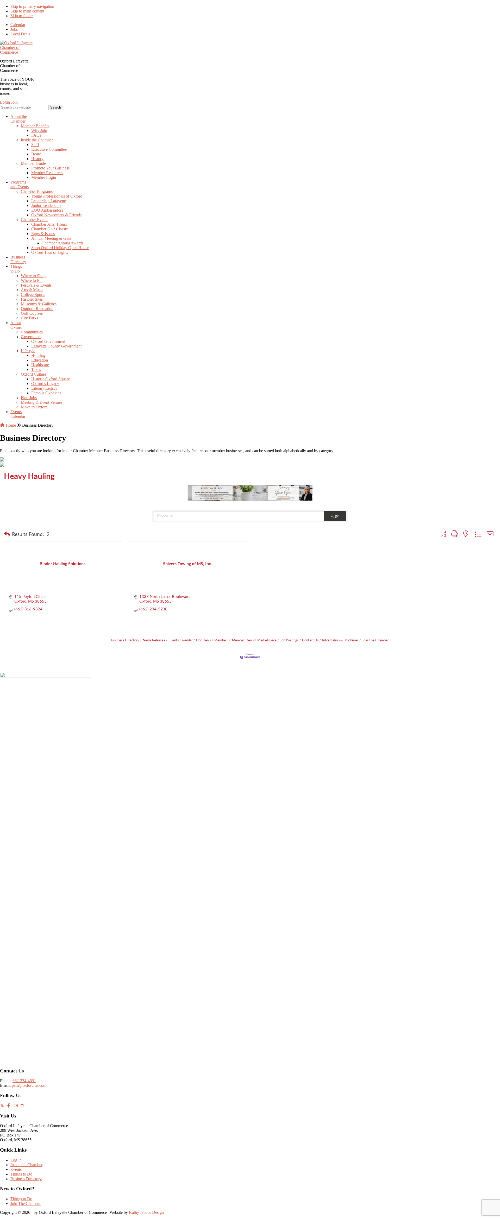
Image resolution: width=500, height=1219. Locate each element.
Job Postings (289, 640)
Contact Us (310, 640)
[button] (7, 534)
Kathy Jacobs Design (146, 1212)
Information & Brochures (340, 640)
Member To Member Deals (234, 640)
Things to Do (21, 1174)
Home (10, 425)
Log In (16, 1160)
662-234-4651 (24, 1080)
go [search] (337, 516)
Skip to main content (27, 11)
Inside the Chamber (26, 1165)
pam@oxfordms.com (29, 1085)
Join (14, 102)
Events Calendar (180, 640)
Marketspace (267, 640)
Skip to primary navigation (32, 6)
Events (16, 1169)
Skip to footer (21, 16)
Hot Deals (203, 640)
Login (5, 102)
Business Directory (125, 640)
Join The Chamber (375, 640)
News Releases (154, 640)
